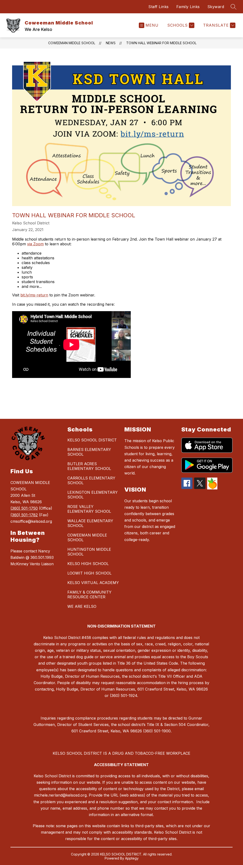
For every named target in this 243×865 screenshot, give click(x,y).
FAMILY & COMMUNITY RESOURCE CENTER (89, 594)
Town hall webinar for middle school (161, 43)
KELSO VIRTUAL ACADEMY (93, 582)
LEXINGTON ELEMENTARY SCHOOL (92, 494)
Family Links (188, 6)
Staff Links (158, 6)
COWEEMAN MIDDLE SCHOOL (87, 537)
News (111, 43)
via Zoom (35, 244)
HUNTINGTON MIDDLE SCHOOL (89, 551)
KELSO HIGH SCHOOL (88, 563)
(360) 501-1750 (24, 508)
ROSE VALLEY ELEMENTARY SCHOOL (89, 509)
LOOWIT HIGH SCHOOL (89, 573)
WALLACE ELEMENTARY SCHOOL (90, 523)
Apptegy (132, 858)
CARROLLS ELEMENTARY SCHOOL (91, 480)
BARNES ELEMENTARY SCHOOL (89, 452)
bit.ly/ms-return (34, 295)
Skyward (215, 6)
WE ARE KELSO (81, 606)
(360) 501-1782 (24, 514)
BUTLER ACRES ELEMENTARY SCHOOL (89, 466)
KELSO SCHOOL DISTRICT (92, 440)
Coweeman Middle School (71, 43)
